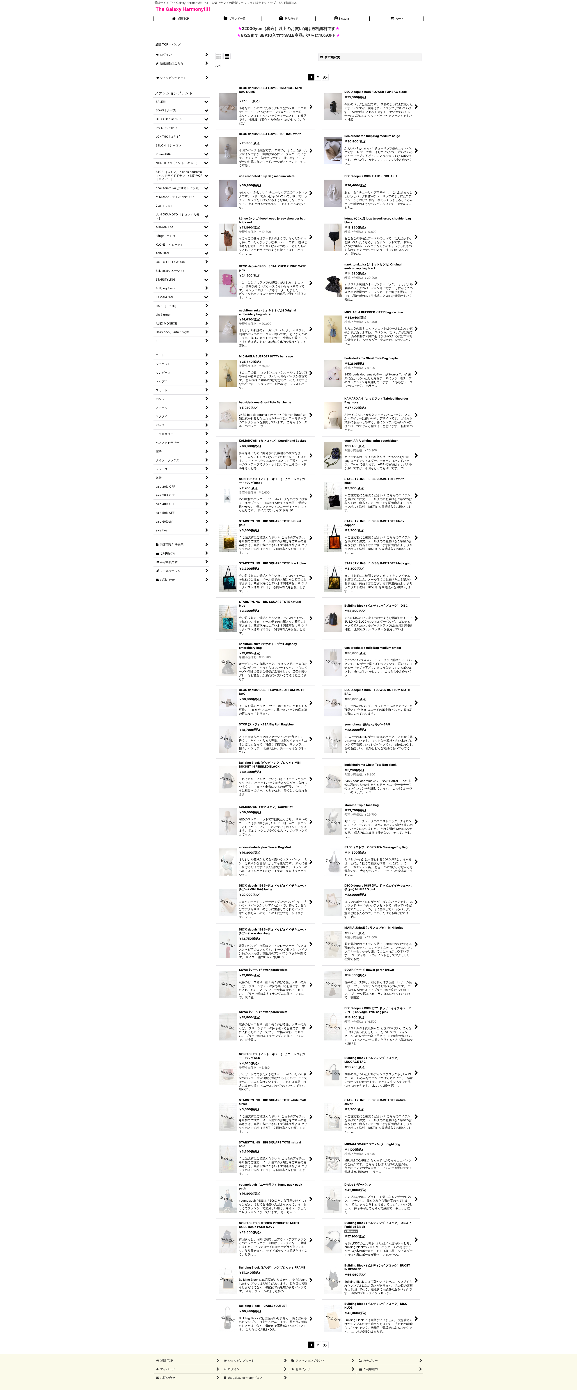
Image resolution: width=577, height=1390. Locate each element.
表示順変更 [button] (332, 57)
